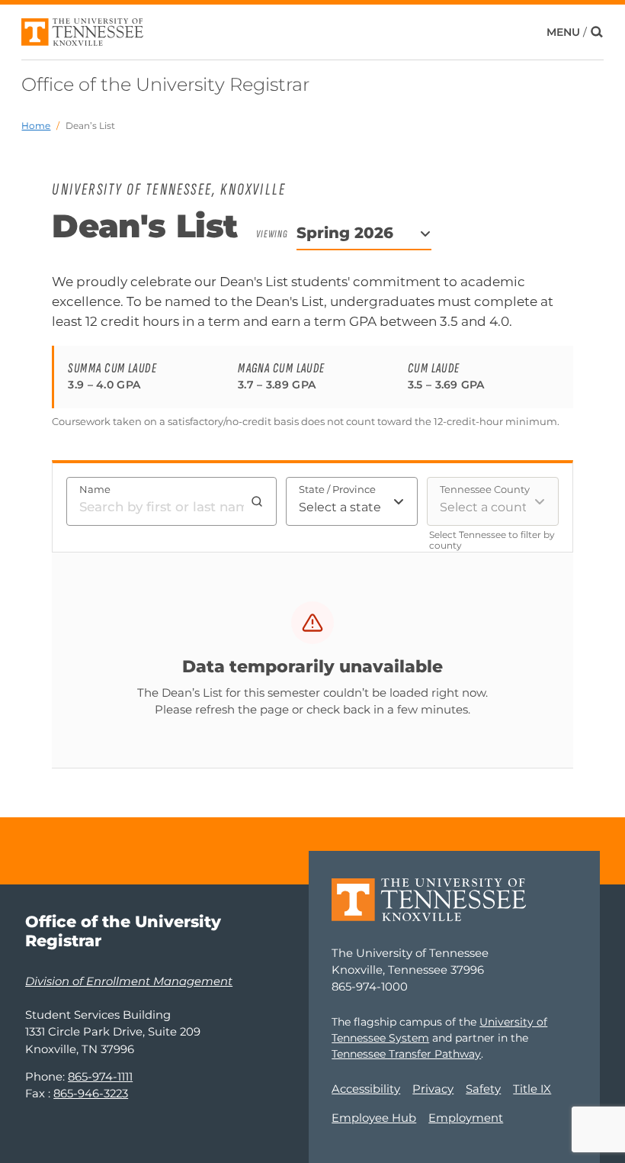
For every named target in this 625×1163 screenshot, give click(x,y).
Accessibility (366, 1089)
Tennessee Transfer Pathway (406, 1054)
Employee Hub (374, 1118)
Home (35, 125)
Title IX (532, 1089)
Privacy (433, 1089)
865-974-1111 (100, 1077)
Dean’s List (90, 125)
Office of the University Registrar (165, 84)
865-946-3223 (90, 1093)
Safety (483, 1089)
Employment (465, 1118)
